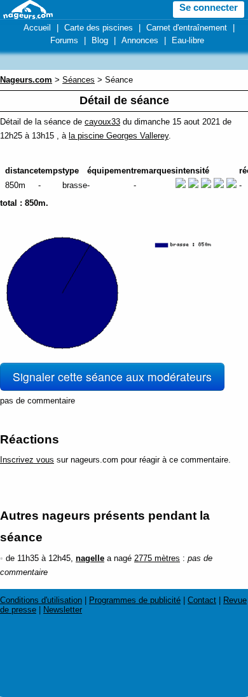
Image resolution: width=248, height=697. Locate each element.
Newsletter (62, 609)
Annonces (139, 40)
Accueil (37, 27)
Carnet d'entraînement (186, 27)
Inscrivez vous (27, 459)
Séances (78, 80)
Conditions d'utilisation (41, 600)
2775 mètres (157, 558)
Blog (100, 40)
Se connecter (208, 8)
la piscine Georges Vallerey (119, 135)
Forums (64, 40)
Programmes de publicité (135, 600)
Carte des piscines (98, 27)
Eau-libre (188, 40)
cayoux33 (102, 121)
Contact (202, 600)
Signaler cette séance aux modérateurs (112, 376)
